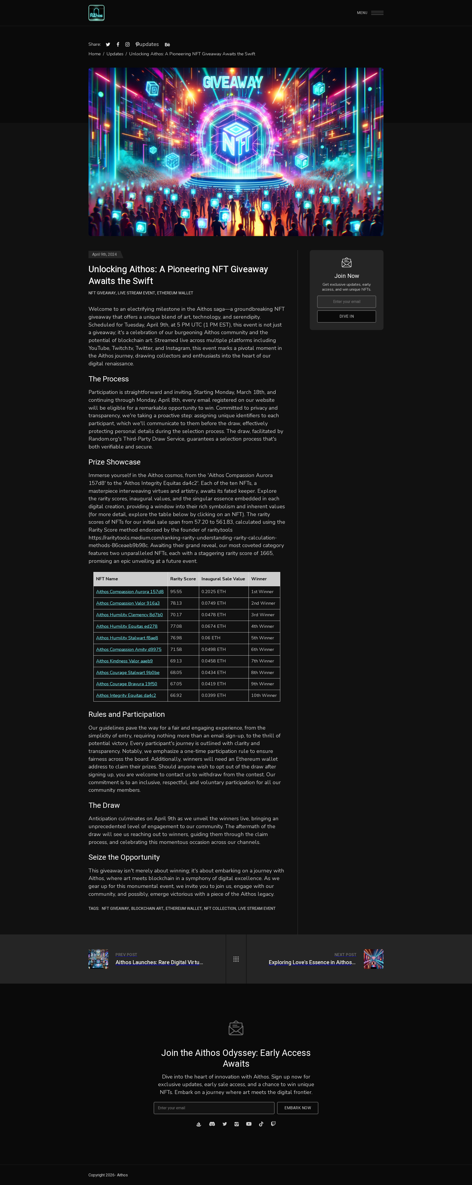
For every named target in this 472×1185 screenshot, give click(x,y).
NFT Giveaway (102, 293)
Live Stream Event (136, 293)
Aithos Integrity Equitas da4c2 (126, 695)
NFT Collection (220, 909)
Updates (114, 54)
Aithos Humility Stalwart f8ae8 (127, 638)
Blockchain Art (147, 909)
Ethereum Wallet (175, 293)
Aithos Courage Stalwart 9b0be (128, 672)
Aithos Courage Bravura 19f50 (126, 684)
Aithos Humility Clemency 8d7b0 (129, 615)
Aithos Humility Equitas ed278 (127, 626)
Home (94, 54)
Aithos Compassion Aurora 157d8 (130, 592)
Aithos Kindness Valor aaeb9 (124, 661)
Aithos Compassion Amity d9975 (129, 649)
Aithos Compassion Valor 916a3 (128, 603)
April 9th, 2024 (104, 254)
